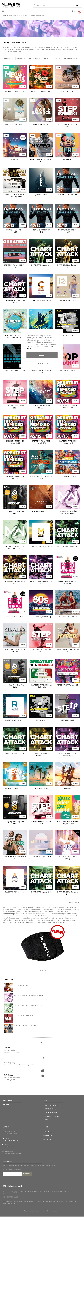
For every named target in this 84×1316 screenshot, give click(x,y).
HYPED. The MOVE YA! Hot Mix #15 (41, 161)
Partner (6, 1104)
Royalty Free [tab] (69, 59)
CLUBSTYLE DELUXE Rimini (14, 720)
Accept (42, 355)
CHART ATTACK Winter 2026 (67, 546)
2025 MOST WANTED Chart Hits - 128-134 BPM (68, 512)
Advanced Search (51, 1113)
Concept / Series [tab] (51, 59)
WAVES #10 (15, 160)
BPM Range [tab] (33, 59)
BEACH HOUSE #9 (67, 91)
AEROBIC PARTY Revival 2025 (67, 685)
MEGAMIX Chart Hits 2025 (14, 788)
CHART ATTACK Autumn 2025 (14, 753)
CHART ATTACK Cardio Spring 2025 (67, 893)
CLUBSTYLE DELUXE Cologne (41, 300)
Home (4, 15)
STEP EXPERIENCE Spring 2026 (15, 407)
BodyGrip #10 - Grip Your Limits (14, 686)
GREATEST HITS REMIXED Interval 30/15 (68, 442)
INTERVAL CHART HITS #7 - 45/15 (41, 231)
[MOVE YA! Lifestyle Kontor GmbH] (11, 5)
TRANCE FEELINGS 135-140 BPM (15, 372)
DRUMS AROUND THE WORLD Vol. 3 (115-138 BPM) (15, 336)
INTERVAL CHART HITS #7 (67, 195)
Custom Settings (42, 363)
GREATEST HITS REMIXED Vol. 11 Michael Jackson (14, 196)
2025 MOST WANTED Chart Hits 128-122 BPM (15, 547)
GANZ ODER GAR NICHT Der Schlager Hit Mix (67, 823)
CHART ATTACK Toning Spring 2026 (15, 301)
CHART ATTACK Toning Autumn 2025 (67, 754)
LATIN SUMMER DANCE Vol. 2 (41, 91)
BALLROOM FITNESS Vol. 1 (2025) (67, 858)
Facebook (48, 1132)
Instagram (48, 1135)
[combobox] (52, 5)
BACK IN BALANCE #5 (41, 124)
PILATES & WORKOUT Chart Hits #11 (15, 651)
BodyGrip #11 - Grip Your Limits (14, 512)
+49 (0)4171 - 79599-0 (11, 1052)
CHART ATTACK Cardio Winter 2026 (15, 583)
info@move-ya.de (10, 1147)
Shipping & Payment (52, 1116)
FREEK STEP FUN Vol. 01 (15, 617)
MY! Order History (51, 1109)
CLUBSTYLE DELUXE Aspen (14, 892)
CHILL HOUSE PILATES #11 (14, 124)
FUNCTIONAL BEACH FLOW (67, 617)
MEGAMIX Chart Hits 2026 (14, 91)
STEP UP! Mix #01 (67, 720)
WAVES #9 (67, 788)
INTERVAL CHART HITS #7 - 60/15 (67, 231)
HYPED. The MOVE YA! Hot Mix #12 (15, 858)
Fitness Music (12, 15)
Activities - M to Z (23, 15)
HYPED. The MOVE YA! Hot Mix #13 (68, 651)
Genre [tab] (19, 59)
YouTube (48, 1139)
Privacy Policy (45, 1211)
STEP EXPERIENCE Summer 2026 (67, 125)
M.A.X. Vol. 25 (68, 335)
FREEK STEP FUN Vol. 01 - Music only (67, 583)
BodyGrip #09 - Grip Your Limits (14, 823)
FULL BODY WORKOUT (68, 300)
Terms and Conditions (31, 1211)
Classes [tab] (7, 59)
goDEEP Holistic (41, 195)
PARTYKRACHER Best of (67, 476)
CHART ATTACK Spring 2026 (41, 265)
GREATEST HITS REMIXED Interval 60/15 (15, 442)
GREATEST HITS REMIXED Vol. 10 (14, 266)
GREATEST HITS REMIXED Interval (15, 477)
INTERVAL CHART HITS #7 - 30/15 (14, 231)
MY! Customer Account (52, 1105)
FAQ (46, 1120)
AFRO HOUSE (67, 160)
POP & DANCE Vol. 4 (67, 371)
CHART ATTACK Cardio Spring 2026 (67, 266)
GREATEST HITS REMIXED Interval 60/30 (68, 407)
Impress (54, 1211)
